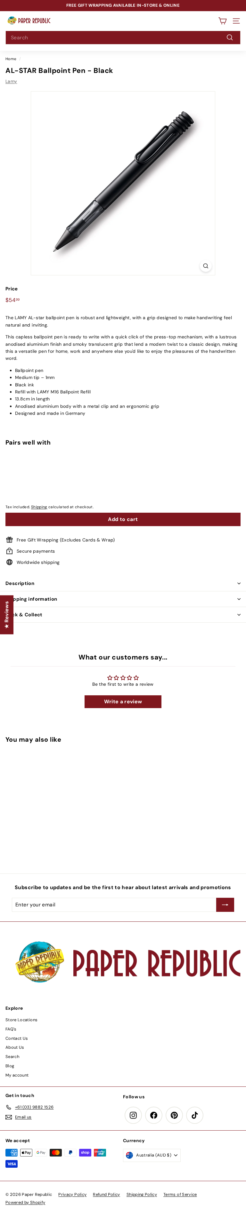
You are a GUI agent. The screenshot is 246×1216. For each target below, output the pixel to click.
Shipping (39, 506)
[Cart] (222, 21)
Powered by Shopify (25, 1202)
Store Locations (21, 1020)
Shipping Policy (142, 1194)
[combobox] (123, 38)
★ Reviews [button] (6, 614)
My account (17, 1075)
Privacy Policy (72, 1194)
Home (10, 58)
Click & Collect (24, 615)
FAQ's (11, 1029)
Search (12, 1056)
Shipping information (31, 599)
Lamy (11, 81)
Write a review (123, 701)
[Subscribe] (225, 905)
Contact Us (16, 1038)
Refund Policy (106, 1194)
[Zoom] (206, 266)
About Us (14, 1047)
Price (11, 289)
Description (19, 583)
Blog (9, 1066)
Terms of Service (180, 1194)
